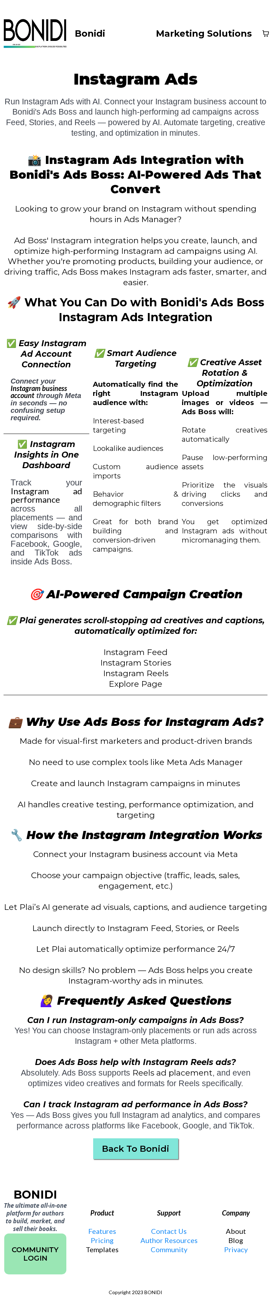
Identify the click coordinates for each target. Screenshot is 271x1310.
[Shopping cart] (265, 33)
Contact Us (169, 1231)
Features (102, 1231)
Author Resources (169, 1240)
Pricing (102, 1240)
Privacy (236, 1249)
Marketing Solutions (204, 33)
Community (169, 1249)
